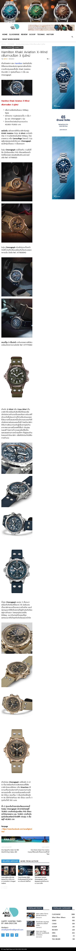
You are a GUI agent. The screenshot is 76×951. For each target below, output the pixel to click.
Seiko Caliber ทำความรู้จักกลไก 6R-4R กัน (42, 914)
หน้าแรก (3, 44)
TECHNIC (41, 34)
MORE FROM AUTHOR (29, 861)
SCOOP (32, 34)
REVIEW (24, 34)
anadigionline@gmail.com (12, 929)
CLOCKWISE (14, 34)
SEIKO (54, 920)
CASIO (54, 923)
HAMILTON (18, 47)
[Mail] (12, 935)
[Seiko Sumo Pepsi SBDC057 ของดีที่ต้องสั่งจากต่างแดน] (31, 933)
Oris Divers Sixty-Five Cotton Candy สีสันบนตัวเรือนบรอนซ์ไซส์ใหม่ (38, 852)
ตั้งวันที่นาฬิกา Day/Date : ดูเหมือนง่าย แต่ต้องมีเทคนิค (42, 923)
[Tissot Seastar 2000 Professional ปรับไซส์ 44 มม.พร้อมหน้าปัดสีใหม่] (25, 870)
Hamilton (18, 63)
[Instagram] (7, 935)
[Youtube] (16, 935)
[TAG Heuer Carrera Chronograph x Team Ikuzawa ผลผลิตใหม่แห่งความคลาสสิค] (42, 870)
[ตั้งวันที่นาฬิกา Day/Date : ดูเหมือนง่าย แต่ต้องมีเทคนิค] (31, 924)
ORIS (53, 933)
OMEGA (54, 936)
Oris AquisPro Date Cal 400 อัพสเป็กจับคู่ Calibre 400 (10, 851)
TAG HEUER (56, 939)
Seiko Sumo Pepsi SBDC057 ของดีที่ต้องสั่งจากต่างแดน (42, 933)
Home (4, 34)
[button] (72, 36)
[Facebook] (3, 935)
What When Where (10, 39)
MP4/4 (5, 59)
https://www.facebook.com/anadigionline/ (16, 830)
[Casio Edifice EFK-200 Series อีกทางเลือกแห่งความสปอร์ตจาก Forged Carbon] (8, 870)
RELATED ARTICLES (10, 861)
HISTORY (50, 34)
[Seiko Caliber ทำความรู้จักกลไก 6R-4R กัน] (31, 915)
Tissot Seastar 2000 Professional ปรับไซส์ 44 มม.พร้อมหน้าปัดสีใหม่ (25, 879)
